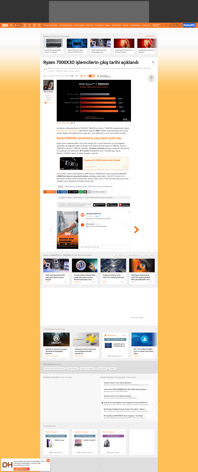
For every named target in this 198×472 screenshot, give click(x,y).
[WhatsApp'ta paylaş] (81, 191)
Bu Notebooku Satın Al (115, 356)
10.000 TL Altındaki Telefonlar (56, 436)
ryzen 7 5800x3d (119, 255)
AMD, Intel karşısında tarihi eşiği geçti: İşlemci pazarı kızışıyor (55, 277)
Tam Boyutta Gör (64, 123)
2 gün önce (98, 224)
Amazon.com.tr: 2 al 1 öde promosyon (117, 383)
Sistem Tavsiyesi (108, 432)
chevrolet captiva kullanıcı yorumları (54, 368)
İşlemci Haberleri (78, 197)
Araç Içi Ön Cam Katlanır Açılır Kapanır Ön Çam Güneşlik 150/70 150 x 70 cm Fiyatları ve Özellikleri (126, 402)
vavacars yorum (102, 368)
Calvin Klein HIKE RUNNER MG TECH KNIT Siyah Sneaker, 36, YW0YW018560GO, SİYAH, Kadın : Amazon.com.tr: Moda (126, 389)
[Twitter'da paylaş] (72, 123)
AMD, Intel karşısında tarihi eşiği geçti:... (98, 51)
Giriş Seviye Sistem (113, 436)
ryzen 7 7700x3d (148, 255)
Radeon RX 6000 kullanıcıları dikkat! (102, 160)
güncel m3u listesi (72, 368)
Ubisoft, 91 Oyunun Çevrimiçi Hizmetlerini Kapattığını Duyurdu (56, 351)
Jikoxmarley (90, 224)
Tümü (123, 335)
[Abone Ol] (48, 102)
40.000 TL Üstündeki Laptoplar (115, 339)
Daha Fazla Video (71, 213)
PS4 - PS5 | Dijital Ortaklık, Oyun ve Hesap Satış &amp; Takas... (144, 351)
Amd (45, 255)
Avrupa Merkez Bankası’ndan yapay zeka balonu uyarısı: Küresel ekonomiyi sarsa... (84, 277)
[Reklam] (189, 25)
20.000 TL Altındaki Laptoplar (84, 436)
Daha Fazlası (150, 36)
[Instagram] (82, 215)
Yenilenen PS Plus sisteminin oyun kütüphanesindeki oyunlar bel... (85, 351)
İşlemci (46, 36)
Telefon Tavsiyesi (51, 432)
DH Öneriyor (111, 335)
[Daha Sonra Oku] (153, 62)
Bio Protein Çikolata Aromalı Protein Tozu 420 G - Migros (124, 409)
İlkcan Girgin (48, 92)
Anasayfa (62, 197)
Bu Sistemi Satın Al (113, 452)
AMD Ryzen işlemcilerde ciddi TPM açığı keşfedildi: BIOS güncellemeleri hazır (140, 277)
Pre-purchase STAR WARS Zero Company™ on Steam (123, 416)
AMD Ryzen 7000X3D (61, 255)
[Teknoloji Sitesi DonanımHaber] (5, 25)
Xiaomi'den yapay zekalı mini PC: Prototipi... (52, 51)
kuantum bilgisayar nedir (134, 255)
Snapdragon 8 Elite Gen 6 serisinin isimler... (123, 51)
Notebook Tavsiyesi (81, 432)
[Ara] (180, 25)
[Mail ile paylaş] (85, 191)
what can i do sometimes (87, 368)
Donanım (69, 197)
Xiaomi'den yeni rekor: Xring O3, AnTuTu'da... (76, 51)
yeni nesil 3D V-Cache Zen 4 (68, 131)
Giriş (18, 25)
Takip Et (97, 216)
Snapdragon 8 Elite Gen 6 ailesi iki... (147, 51)
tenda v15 (112, 368)
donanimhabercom (93, 214)
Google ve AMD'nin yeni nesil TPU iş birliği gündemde (113, 276)
